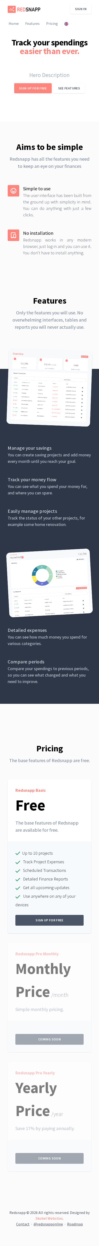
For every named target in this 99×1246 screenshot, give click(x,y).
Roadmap (75, 1224)
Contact (23, 1224)
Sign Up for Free (33, 88)
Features (32, 23)
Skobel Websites (49, 1218)
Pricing (52, 23)
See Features (69, 88)
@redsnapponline (48, 1224)
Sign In (81, 9)
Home (14, 23)
